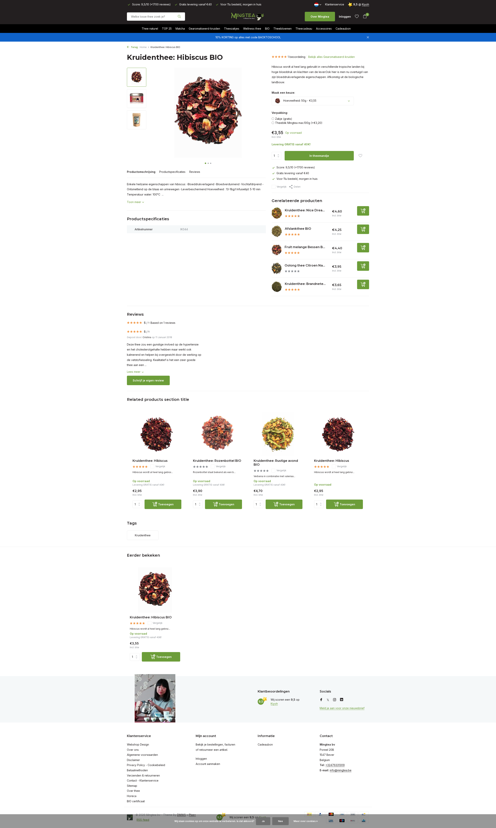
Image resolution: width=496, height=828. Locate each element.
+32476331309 (335, 765)
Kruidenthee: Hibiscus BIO (151, 617)
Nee (280, 821)
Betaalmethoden (137, 770)
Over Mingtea (320, 16)
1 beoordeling (296, 56)
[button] (205, 163)
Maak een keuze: (283, 92)
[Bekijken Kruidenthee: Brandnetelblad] (277, 287)
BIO (267, 28)
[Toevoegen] (363, 211)
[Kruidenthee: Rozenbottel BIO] (217, 434)
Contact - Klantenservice (142, 780)
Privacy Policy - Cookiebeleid (146, 765)
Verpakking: (280, 112)
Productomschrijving (141, 171)
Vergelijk (282, 186)
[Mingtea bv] (248, 16)
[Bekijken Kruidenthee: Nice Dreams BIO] (277, 213)
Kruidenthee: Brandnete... (305, 284)
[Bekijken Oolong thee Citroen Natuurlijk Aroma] (277, 268)
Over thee (133, 790)
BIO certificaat (136, 801)
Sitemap (132, 785)
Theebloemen (282, 28)
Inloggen (201, 758)
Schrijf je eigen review (148, 380)
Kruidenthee (143, 535)
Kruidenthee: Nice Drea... (305, 210)
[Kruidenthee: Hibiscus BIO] (155, 590)
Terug (134, 47)
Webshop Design (138, 744)
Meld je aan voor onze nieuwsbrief (342, 708)
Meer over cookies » (306, 821)
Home (143, 47)
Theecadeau (303, 28)
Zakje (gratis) (283, 118)
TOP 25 (167, 28)
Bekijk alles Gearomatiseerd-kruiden (331, 56)
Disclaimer (133, 760)
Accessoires (324, 28)
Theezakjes (231, 28)
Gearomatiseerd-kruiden (204, 28)
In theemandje (319, 155)
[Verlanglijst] (357, 16)
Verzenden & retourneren (143, 775)
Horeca (131, 796)
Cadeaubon (343, 28)
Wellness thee (252, 28)
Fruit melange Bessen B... (305, 247)
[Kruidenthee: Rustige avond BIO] (278, 434)
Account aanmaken (208, 763)
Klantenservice (334, 4)
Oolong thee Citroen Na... (305, 265)
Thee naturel (150, 28)
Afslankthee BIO (298, 229)
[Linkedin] (341, 700)
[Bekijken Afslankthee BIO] (277, 231)
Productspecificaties (172, 171)
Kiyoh (365, 4)
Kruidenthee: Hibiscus (150, 461)
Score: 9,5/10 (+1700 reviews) (295, 167)
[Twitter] (328, 700)
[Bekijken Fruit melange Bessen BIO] (277, 250)
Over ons (133, 749)
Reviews (194, 171)
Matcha (180, 28)
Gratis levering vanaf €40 (292, 173)
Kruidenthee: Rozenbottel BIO (217, 461)
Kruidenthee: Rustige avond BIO (276, 463)
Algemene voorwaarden (142, 754)
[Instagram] (334, 700)
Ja (263, 821)
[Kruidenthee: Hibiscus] (157, 434)
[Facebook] (321, 700)
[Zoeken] (179, 16)
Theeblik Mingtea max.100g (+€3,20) (298, 122)
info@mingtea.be (340, 770)
